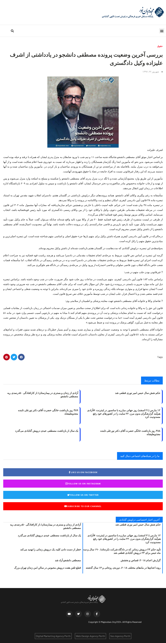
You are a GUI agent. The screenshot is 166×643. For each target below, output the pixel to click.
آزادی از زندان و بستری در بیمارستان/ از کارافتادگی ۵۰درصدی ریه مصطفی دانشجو (42, 394)
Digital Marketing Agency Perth (53, 636)
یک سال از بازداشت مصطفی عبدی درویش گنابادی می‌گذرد (46, 431)
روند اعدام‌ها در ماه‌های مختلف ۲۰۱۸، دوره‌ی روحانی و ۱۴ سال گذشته (123, 568)
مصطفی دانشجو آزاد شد (68, 560)
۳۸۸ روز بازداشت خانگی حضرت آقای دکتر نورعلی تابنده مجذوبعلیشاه (130, 432)
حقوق (160, 46)
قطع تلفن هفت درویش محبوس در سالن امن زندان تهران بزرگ (47, 568)
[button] (161, 30)
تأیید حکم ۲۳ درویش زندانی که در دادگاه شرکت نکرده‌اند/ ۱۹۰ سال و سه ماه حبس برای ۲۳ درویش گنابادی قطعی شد (122, 551)
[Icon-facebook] (96, 614)
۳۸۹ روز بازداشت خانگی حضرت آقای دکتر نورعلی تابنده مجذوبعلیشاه (48, 412)
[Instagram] (87, 614)
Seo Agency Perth (120, 636)
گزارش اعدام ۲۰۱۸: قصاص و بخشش (141, 560)
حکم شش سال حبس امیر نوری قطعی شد (137, 393)
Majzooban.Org (108, 622)
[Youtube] (69, 614)
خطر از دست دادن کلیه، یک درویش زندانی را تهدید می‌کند (50, 549)
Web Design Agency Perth (90, 636)
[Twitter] (78, 614)
